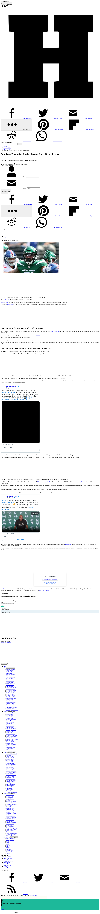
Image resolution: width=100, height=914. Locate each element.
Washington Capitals (11, 834)
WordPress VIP (33, 895)
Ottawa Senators (10, 820)
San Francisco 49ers (11, 704)
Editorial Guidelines (8, 861)
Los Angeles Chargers (11, 690)
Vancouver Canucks (11, 831)
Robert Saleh (68, 544)
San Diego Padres (10, 783)
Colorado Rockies (10, 765)
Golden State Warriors (11, 724)
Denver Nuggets (10, 722)
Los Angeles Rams (10, 691)
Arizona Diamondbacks (11, 754)
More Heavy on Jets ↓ (6, 642)
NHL (5, 793)
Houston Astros (10, 768)
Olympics (8, 849)
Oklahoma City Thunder (12, 739)
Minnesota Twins (10, 776)
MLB (5, 752)
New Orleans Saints (11, 698)
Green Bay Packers (10, 683)
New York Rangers (10, 818)
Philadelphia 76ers (10, 741)
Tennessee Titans (10, 708)
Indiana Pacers (9, 727)
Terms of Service (7, 865)
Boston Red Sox (10, 759)
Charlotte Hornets (10, 716)
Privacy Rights (7, 867)
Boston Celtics (9, 714)
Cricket (8, 841)
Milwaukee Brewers (11, 775)
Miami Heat (9, 732)
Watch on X (35, 513)
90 (5, 536)
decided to (38, 335)
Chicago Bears (9, 678)
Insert (15, 912)
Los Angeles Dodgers (11, 772)
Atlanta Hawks (9, 712)
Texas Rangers (9, 789)
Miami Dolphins (10, 694)
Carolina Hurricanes (11, 800)
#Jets (25, 399)
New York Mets (10, 777)
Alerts (2, 142)
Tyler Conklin (48, 481)
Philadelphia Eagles (11, 702)
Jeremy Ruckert (81, 481)
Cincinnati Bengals (10, 675)
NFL (5, 667)
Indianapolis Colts (10, 686)
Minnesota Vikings (10, 695)
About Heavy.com (8, 858)
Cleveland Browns (10, 677)
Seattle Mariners (10, 785)
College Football (10, 840)
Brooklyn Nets (9, 715)
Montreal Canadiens (11, 813)
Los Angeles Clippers (11, 728)
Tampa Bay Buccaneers (11, 707)
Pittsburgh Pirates (10, 781)
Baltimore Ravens (10, 671)
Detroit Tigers (9, 767)
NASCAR (8, 845)
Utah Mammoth (10, 830)
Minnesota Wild (10, 812)
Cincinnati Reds (10, 763)
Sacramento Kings (10, 745)
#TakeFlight (6, 399)
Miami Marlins (9, 773)
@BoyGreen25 (9, 388)
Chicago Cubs (9, 760)
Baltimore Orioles (10, 757)
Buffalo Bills (9, 673)
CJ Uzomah (39, 481)
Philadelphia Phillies (11, 780)
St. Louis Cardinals (10, 786)
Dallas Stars (9, 805)
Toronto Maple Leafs (11, 829)
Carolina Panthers (10, 674)
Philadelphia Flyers (10, 821)
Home (5, 666)
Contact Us (6, 860)
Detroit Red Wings (10, 806)
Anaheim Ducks (10, 795)
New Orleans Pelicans (11, 736)
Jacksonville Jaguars (11, 687)
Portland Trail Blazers (11, 744)
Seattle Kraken (9, 825)
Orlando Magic (9, 740)
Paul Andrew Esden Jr (12, 386)
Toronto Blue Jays (10, 790)
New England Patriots (11, 696)
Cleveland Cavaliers (11, 719)
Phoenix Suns (9, 743)
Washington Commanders (12, 710)
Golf (7, 844)
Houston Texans (10, 685)
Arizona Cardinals (10, 669)
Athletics (8, 755)
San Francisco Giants (11, 784)
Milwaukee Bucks (10, 734)
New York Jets (6, 299)
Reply (11, 447)
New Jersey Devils (10, 816)
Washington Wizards (11, 751)
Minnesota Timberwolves (12, 735)
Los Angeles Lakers (11, 730)
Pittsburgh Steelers (10, 703)
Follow (16, 388)
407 (5, 447)
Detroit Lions (9, 682)
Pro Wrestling (9, 850)
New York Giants (10, 699)
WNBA (8, 848)
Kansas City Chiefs (10, 689)
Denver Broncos (10, 681)
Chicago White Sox (11, 761)
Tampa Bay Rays (10, 788)
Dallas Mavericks (10, 720)
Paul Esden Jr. (8, 237)
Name (24, 176)
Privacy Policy (7, 863)
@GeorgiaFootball (16, 399)
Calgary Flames (10, 799)
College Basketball (10, 838)
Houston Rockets (10, 726)
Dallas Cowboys (10, 679)
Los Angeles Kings (10, 810)
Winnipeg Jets (9, 835)
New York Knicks (10, 738)
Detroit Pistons (9, 723)
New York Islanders (11, 817)
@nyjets (29, 398)
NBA (5, 711)
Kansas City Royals (11, 769)
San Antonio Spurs (10, 747)
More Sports (6, 837)
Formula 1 (8, 842)
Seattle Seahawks (10, 706)
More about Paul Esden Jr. (45, 590)
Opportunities (7, 862)
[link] (39, 386)
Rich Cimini (10, 304)
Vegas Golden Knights (11, 833)
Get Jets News (4, 193)
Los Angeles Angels (11, 771)
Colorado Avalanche (11, 803)
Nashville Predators (10, 814)
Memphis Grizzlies (10, 731)
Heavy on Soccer (10, 851)
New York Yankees (10, 779)
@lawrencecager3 (8, 392)
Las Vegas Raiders (10, 693)
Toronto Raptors (10, 748)
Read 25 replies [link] (21, 450)
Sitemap (5, 866)
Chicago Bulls (9, 718)
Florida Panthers (10, 809)
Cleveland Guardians (11, 764)
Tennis (8, 853)
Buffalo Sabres (9, 797)
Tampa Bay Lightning (11, 828)
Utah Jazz (8, 749)
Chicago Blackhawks (11, 801)
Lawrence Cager (4, 302)
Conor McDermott (55, 331)
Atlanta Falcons (10, 670)
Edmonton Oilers (10, 808)
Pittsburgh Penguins (11, 822)
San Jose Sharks (10, 824)
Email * (24, 188)
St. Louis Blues (10, 826)
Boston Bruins (9, 796)
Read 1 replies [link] (20, 539)
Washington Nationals (11, 792)
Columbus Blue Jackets (11, 804)
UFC (7, 846)
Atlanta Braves (9, 756)
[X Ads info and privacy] (39, 444)
